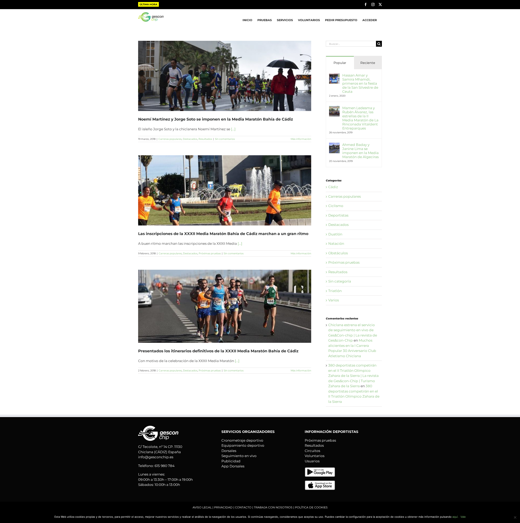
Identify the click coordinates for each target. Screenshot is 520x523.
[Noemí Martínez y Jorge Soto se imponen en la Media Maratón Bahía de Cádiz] (224, 76)
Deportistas (338, 215)
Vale (463, 516)
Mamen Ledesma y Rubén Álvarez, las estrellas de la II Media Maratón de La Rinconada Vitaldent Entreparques (360, 118)
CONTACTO (243, 507)
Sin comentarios (225, 138)
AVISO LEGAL (202, 507)
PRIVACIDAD (223, 507)
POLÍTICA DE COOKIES (311, 507)
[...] (233, 129)
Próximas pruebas (210, 253)
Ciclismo (335, 206)
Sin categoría (339, 281)
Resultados (205, 138)
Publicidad (230, 461)
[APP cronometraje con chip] (320, 470)
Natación (336, 244)
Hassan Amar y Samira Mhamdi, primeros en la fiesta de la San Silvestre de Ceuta (360, 83)
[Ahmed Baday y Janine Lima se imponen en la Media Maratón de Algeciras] (334, 145)
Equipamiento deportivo (242, 445)
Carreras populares (170, 138)
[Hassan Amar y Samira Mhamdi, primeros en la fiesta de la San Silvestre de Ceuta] (334, 76)
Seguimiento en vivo (239, 456)
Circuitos (312, 451)
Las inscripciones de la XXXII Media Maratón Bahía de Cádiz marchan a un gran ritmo (223, 233)
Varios (333, 300)
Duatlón (335, 234)
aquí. (455, 516)
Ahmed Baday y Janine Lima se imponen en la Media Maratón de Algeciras (360, 151)
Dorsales (228, 451)
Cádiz (333, 187)
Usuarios (312, 461)
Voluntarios (314, 456)
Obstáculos (338, 253)
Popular (340, 63)
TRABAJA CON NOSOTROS (273, 507)
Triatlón (335, 291)
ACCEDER (369, 20)
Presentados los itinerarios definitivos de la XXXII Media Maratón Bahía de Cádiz (218, 351)
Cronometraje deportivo (242, 440)
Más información (301, 138)
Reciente (367, 63)
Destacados (190, 138)
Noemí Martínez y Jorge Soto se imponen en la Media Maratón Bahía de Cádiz (215, 119)
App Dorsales (232, 466)
